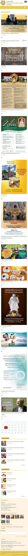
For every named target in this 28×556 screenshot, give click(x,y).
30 (15, 430)
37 (12, 433)
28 (9, 430)
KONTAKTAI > (4, 500)
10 (2, 425)
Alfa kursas (9, 472)
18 (2, 427)
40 (21, 433)
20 (9, 427)
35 (6, 433)
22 (15, 427)
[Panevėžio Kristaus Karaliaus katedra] (14, 3)
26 (2, 430)
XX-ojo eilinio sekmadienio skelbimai (15, 441)
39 (18, 433)
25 (25, 427)
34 (2, 433)
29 (12, 430)
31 (18, 430)
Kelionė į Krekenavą (11, 478)
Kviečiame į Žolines (11, 491)
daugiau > (23, 465)
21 (12, 427)
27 (6, 430)
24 (21, 427)
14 (15, 425)
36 (9, 433)
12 (9, 425)
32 (21, 430)
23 (18, 427)
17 (25, 425)
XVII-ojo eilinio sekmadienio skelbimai (16, 460)
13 (12, 425)
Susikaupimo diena (11, 485)
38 (15, 433)
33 (25, 430)
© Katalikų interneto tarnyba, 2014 (19, 554)
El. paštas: (2, 530)
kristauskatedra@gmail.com (10, 507)
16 (21, 425)
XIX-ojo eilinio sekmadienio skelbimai (15, 447)
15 (18, 425)
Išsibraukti (24, 536)
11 (6, 425)
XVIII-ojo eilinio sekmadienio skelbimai (16, 453)
